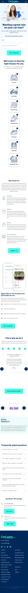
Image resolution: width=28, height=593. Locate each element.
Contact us (3, 560)
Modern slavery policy (6, 564)
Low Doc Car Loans (5, 577)
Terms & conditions (6, 557)
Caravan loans (4, 569)
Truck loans (4, 581)
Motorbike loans (5, 579)
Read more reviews (14, 391)
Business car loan (19, 555)
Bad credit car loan (19, 557)
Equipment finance (6, 574)
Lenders (17, 572)
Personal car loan (19, 552)
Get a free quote (5, 540)
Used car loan (18, 560)
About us (3, 552)
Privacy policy (4, 555)
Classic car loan (19, 562)
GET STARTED (8, 326)
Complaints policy (5, 562)
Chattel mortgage (5, 572)
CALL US (9, 511)
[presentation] (2, 369)
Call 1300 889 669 (5, 543)
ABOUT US (14, 250)
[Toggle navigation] (3, 1)
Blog (16, 569)
